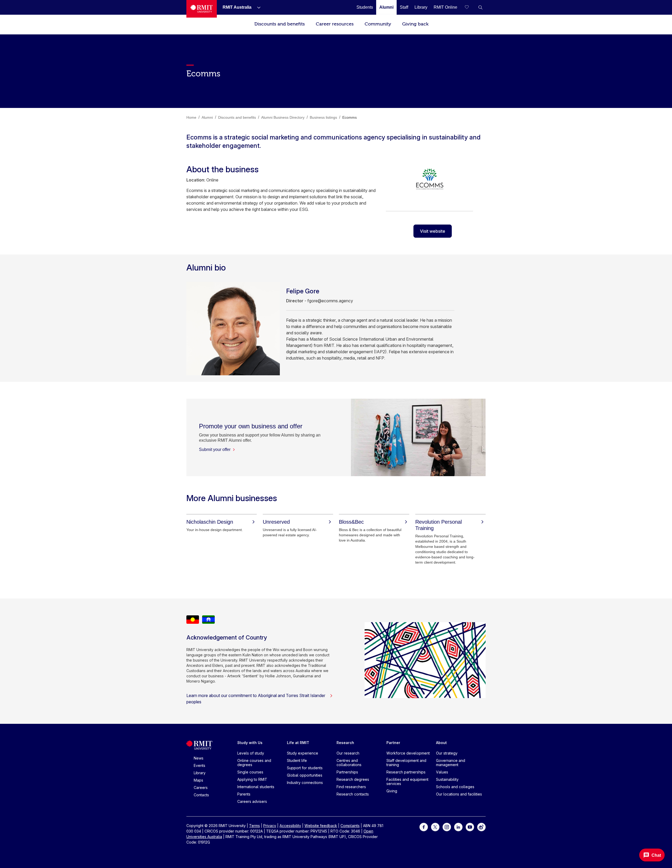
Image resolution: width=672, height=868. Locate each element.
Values (442, 772)
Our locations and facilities (459, 794)
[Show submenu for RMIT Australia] (256, 7)
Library (200, 773)
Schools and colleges (455, 786)
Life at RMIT (298, 742)
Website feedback (320, 825)
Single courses (250, 772)
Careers (201, 787)
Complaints (350, 825)
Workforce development (408, 753)
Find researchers (351, 786)
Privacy (269, 825)
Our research (348, 753)
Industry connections (305, 782)
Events (199, 765)
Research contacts (353, 794)
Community (378, 24)
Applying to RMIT (252, 779)
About (441, 742)
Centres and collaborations (349, 762)
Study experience (302, 753)
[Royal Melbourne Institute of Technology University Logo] (201, 9)
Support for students (305, 768)
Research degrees (353, 779)
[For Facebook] (423, 826)
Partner (393, 742)
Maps (198, 780)
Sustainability (447, 779)
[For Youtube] (470, 826)
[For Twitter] (435, 826)
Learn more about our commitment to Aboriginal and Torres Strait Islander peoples (255, 698)
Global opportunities (304, 775)
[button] (480, 7)
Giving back (415, 24)
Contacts (201, 795)
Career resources (335, 24)
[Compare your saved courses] (470, 7)
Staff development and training (406, 762)
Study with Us (249, 742)
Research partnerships (406, 772)
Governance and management (450, 762)
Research (345, 742)
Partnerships (347, 772)
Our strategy (447, 753)
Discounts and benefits (279, 24)
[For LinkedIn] (458, 826)
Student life (297, 760)
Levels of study (250, 753)
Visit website (432, 231)
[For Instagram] (447, 826)
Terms (254, 825)
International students (255, 786)
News (198, 758)
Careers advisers (252, 801)
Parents (243, 794)
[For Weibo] (481, 826)
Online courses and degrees (254, 762)
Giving (391, 791)
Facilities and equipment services (407, 781)
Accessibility (290, 825)
